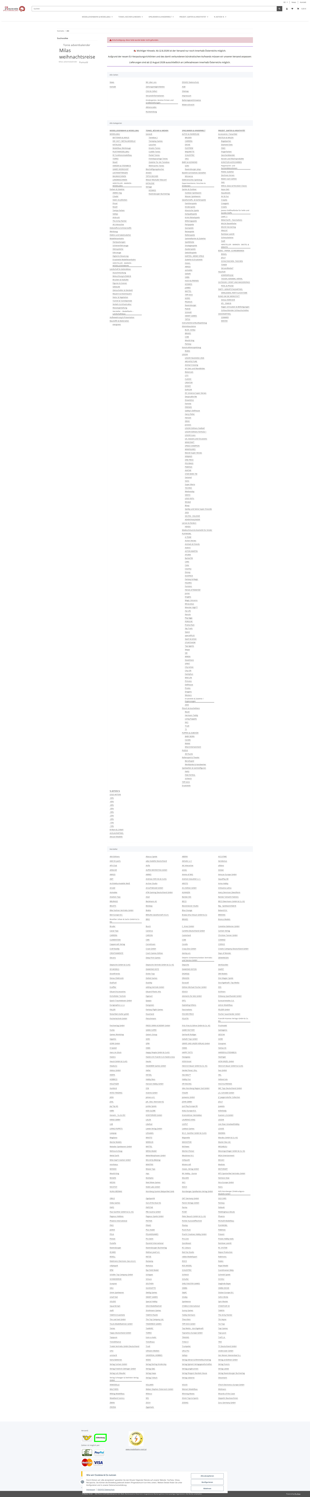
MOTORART (223, 1169)
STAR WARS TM (191, 474)
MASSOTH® (187, 1142)
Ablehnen (207, 1488)
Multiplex (149, 1178)
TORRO (115, 158)
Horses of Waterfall (192, 590)
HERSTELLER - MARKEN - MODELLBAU (122, 184)
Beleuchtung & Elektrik (122, 276)
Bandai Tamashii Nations (228, 897)
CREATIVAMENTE (116, 953)
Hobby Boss (150, 1079)
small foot (114, 1297)
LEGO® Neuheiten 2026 (194, 358)
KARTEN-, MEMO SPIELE (194, 256)
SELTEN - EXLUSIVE (192, 516)
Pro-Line (185, 1239)
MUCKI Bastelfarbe (228, 223)
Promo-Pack (189, 625)
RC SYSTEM (222, 1247)
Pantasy (188, 344)
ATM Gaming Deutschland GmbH (159, 892)
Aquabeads (225, 193)
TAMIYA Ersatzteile (117, 1315)
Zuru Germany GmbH (227, 1402)
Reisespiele (189, 231)
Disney (187, 572)
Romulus (149, 1265)
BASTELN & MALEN (225, 137)
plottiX (112, 1230)
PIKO (112, 1225)
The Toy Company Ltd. (155, 1319)
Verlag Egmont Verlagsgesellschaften (197, 1364)
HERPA (112, 1075)
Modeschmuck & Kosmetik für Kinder (197, 530)
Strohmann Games (153, 1310)
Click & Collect (151, 91)
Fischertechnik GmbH (118, 1018)
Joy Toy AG (114, 1106)
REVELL (112, 1256)
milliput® (186, 1160)
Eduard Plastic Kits (153, 991)
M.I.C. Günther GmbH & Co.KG (194, 1133)
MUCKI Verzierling (228, 227)
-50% (112, 798)
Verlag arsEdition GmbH (228, 1360)
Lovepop (113, 1133)
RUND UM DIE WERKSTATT (229, 296)
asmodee (188, 270)
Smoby (184, 1297)
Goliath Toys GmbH (190, 1039)
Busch (148, 926)
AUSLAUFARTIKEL (117, 833)
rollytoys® (114, 1265)
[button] (287, 8)
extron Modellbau (225, 1005)
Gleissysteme (118, 249)
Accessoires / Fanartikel (227, 134)
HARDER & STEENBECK (122, 166)
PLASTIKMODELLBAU (121, 151)
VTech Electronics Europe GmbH (231, 1384)
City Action (189, 667)
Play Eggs (188, 618)
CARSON (149, 935)
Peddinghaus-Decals (226, 1212)
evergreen (117, 324)
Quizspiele (189, 228)
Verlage (149, 187)
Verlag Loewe (223, 1369)
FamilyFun (189, 674)
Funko (112, 1030)
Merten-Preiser (188, 1151)
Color (187, 565)
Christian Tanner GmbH (227, 935)
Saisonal (188, 477)
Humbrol (113, 1088)
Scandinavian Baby (226, 1270)
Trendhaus (150, 1342)
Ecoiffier (113, 987)
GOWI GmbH (115, 1043)
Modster (221, 1164)
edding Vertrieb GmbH (155, 987)
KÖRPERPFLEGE (227, 275)
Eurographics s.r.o (117, 1005)
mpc (147, 1173)
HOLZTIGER (114, 1084)
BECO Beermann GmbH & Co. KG (231, 901)
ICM (147, 1088)
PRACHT (224, 230)
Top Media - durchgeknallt (192, 1328)
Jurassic (188, 424)
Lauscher (152, 144)
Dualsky (149, 982)
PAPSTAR (149, 1207)
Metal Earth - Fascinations (231, 220)
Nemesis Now (223, 1178)
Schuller (185, 1279)
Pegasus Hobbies (117, 1216)
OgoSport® (150, 1198)
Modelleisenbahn (117, 238)
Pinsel (115, 203)
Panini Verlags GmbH (190, 1203)
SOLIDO (113, 1301)
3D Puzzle (189, 754)
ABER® (185, 856)
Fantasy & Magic (191, 579)
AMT (111, 879)
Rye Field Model (152, 1270)
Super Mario (190, 484)
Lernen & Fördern (189, 523)
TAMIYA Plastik (152, 1315)
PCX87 (184, 1212)
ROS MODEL (187, 1265)
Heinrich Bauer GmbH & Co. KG (194, 1066)
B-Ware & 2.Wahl (116, 829)
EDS (219, 987)
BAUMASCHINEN (119, 176)
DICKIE (187, 144)
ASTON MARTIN (191, 551)
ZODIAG (185, 1402)
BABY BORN (189, 736)
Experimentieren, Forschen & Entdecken (193, 184)
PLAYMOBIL (186, 533)
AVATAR (188, 470)
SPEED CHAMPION (192, 446)
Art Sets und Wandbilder (195, 368)
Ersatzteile (186, 785)
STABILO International (191, 1306)
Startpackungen (119, 242)
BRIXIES (188, 333)
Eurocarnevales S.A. (226, 1000)
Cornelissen (150, 944)
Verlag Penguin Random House (194, 1373)
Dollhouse (189, 684)
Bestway (149, 906)
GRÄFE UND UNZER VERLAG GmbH (196, 1043)
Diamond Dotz (227, 144)
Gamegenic (222, 1030)
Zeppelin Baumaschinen (228, 1398)
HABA (187, 277)
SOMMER (225, 317)
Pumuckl (83, 62)
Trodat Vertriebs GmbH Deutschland (124, 1346)
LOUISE (221, 1128)
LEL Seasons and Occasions (196, 439)
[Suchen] (279, 8)
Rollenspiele (190, 235)
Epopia (148, 1000)
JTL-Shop (297, 1494)
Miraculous (189, 604)
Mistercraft (186, 1164)
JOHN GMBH (187, 1102)
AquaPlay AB (223, 879)
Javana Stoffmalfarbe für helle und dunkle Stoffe (235, 211)
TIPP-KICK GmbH (188, 1324)
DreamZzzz (189, 400)
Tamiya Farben (119, 210)
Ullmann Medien (152, 1351)
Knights (188, 597)
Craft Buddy (114, 949)
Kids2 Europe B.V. (189, 1110)
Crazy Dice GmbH (189, 949)
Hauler (148, 1061)
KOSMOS (152, 190)
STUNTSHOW (190, 642)
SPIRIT (187, 663)
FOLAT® (185, 1018)
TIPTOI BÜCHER (152, 176)
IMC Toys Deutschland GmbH (230, 1088)
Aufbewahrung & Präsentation (122, 317)
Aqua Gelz (225, 189)
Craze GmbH (151, 949)
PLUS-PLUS (186, 1230)
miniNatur (114, 1164)
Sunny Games (187, 1310)
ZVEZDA (113, 1407)
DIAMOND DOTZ (152, 969)
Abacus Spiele (151, 856)
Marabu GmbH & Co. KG (228, 1137)
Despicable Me (191, 396)
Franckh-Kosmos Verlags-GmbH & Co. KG (233, 1019)
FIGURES (188, 583)
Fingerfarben (226, 151)
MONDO (113, 1169)
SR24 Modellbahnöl (154, 1306)
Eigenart (149, 996)
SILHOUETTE (151, 1288)
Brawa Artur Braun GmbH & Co (194, 915)
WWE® (187, 656)
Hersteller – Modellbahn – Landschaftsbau (123, 312)
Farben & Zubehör (117, 189)
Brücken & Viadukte (120, 279)
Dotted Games (151, 978)
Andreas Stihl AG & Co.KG (156, 879)
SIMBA (184, 1288)
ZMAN (112, 1402)
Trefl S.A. (221, 1337)
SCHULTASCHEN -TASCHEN (232, 261)
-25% (112, 815)
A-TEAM (188, 537)
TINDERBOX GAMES (154, 1324)
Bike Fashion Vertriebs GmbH (121, 910)
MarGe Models (116, 1142)
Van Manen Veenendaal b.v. (229, 1355)
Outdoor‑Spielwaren (193, 193)
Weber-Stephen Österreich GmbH (159, 1389)
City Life (188, 670)
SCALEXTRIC (189, 155)
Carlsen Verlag (224, 931)
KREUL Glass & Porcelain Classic (234, 186)
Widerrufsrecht (188, 104)
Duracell (185, 982)
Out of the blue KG (153, 1203)
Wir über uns (151, 82)
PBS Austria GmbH (153, 1212)
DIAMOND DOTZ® (189, 969)
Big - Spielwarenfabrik (227, 906)
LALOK (148, 1119)
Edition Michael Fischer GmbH (194, 987)
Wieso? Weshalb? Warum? (156, 180)
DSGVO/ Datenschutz (106, 1490)
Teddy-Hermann (188, 1315)
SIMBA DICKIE (223, 1288)
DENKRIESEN (223, 957)
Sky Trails (189, 628)
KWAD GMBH (115, 1119)
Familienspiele (191, 203)
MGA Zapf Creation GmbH (120, 1160)
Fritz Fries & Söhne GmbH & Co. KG (196, 1025)
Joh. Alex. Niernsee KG (155, 1102)
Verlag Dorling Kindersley (156, 1364)
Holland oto (223, 1079)
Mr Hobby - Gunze (189, 1173)
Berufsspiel (189, 761)
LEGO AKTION (115, 794)
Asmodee (113, 892)
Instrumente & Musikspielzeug (194, 323)
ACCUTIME (222, 856)
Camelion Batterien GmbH (228, 926)
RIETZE (148, 1256)
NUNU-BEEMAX (116, 1191)
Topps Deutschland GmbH (120, 1333)
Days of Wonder (224, 953)
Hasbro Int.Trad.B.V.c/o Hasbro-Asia (160, 1057)
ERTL (184, 1000)
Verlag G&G (150, 1369)
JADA (112, 1097)
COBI (187, 337)
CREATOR (189, 382)
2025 (187, 512)
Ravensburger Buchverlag (159, 194)
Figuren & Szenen (120, 283)
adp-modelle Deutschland (156, 861)
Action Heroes (190, 540)
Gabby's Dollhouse (192, 410)
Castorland (186, 935)
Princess (188, 681)
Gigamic (113, 1039)
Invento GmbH (151, 1093)
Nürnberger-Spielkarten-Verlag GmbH (197, 1191)
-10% (112, 826)
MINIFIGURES (190, 449)
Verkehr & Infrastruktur (122, 304)
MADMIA (221, 1133)
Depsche (185, 965)
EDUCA (185, 991)
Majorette (186, 1137)
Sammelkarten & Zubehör (195, 238)
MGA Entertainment (193, 747)
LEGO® (185, 354)
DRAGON (185, 978)
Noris (220, 1187)
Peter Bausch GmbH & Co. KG (194, 1216)
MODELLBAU (115, 134)
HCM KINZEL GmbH (226, 1061)
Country (188, 569)
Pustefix (113, 1243)
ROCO (184, 1261)
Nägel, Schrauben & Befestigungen (235, 307)
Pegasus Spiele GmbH (154, 1216)
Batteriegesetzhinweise (191, 100)
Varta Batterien (116, 1360)
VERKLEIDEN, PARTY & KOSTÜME (234, 293)
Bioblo (187, 351)
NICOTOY (113, 1187)
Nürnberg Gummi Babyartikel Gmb (160, 1191)
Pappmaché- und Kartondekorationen (229, 167)
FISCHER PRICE (188, 1014)
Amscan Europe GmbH (227, 874)
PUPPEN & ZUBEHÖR (190, 733)
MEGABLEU (222, 1146)
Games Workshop (117, 1034)
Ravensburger (190, 305)
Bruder (112, 926)
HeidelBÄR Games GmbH (156, 1066)
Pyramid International (154, 1243)
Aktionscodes (151, 107)
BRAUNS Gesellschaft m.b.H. (157, 915)
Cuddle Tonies (154, 151)
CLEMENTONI (115, 940)
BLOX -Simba (190, 330)
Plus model (150, 1230)
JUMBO (188, 287)
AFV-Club (113, 865)
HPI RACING (186, 1084)
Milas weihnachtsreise (77, 53)
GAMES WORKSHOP (120, 169)
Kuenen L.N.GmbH (225, 1115)
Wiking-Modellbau (117, 1393)
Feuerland (150, 1014)
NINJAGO (188, 456)
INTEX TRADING (116, 1093)
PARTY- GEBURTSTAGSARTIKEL (230, 289)
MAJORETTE (189, 151)
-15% (112, 822)
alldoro (221, 865)
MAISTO (149, 1137)
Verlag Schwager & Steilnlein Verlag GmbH (124, 1378)
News (294, 2)
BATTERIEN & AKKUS (121, 137)
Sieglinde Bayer (224, 1283)
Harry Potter (190, 414)
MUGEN (113, 1178)
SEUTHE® (150, 1283)
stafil (112, 1310)
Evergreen (150, 1005)
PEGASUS (188, 302)
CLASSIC (188, 379)
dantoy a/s (186, 953)
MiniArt (221, 1160)
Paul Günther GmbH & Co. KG (122, 1212)
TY (186, 729)
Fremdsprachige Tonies (158, 158)
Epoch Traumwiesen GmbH (121, 1000)
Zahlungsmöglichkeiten (155, 87)
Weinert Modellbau (190, 1389)
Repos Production (225, 1252)
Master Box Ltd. (224, 1142)
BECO (184, 901)
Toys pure (222, 1333)
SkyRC (184, 1292)
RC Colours (186, 1247)
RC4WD (113, 1252)
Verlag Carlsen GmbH (118, 1364)
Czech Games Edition (154, 953)
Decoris (113, 957)
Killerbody (222, 1110)
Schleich (188, 778)
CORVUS (221, 944)
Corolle (188, 740)
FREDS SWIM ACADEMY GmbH (158, 1025)
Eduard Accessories (118, 991)
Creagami (225, 203)
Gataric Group (151, 1034)
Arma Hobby (223, 883)
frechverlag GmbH (117, 1025)
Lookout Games (188, 1128)
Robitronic (222, 1256)
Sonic (187, 481)
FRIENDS (188, 407)
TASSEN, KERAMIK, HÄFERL (232, 279)
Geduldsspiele (191, 252)
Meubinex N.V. (188, 1155)
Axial (148, 897)
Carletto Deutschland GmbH (193, 931)
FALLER (112, 1009)
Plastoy (185, 1225)
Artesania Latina (224, 888)
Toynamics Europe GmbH (192, 1333)
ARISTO (185, 883)
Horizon (188, 417)
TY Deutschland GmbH (227, 1346)
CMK (148, 940)
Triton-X (185, 1342)
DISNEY (188, 386)
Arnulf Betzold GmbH (154, 888)
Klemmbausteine (189, 326)
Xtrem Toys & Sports (190, 1398)
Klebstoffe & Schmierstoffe (120, 228)
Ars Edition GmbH (189, 888)
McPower (185, 1146)
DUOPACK (189, 576)
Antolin (149, 173)
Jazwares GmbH (188, 1097)
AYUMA (188, 554)
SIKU (187, 158)
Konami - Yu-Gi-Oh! (117, 1115)
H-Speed (113, 1048)
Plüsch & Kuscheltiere (191, 708)
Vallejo (115, 214)
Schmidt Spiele (224, 1274)
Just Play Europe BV (190, 1106)
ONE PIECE (189, 460)
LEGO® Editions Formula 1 (195, 432)
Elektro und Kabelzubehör (120, 235)
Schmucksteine (227, 237)
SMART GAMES (191, 316)
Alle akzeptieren (207, 1476)
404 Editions (115, 856)
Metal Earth (114, 1155)
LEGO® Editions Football (195, 428)
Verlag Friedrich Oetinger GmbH (123, 1369)
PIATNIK (149, 1221)
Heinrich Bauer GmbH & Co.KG (230, 1066)
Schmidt (188, 312)
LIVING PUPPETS (116, 1128)
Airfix (148, 865)
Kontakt (303, 2)
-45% (112, 801)
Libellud (149, 1124)
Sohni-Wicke (223, 1297)
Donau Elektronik (228, 300)
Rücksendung (151, 111)
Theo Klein (186, 1319)
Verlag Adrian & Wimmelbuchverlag (196, 1360)
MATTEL (188, 291)
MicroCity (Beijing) (153, 1160)
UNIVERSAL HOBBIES (154, 1355)
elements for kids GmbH (192, 996)
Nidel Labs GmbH (153, 1187)
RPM (111, 1270)
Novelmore (189, 660)
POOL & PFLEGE (227, 286)
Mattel (187, 743)
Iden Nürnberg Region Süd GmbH (195, 1088)
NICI (186, 722)
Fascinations (187, 1009)
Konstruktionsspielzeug (191, 347)
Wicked (188, 502)
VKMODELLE (115, 1384)
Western (188, 695)
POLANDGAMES (152, 1234)
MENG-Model (151, 1151)
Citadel (115, 196)
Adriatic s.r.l (187, 861)
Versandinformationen (155, 95)
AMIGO (188, 266)
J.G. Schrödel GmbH (226, 1093)
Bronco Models (224, 919)
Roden (220, 1261)
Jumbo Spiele (151, 1106)
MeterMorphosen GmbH (156, 1155)
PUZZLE (185, 750)
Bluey (187, 505)
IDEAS (187, 421)
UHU (111, 1351)
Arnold (112, 888)
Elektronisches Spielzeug (192, 180)
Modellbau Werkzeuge (122, 148)
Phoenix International (118, 1221)
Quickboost (186, 1243)
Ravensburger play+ (193, 169)
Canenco (149, 931)
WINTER (224, 321)
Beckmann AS (151, 901)
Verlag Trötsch (151, 1377)
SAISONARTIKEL (224, 314)
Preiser (112, 1239)
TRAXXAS (185, 1337)
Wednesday (189, 491)
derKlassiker (223, 965)
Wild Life (188, 677)
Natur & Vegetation (120, 297)
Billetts (224, 254)
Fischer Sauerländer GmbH (229, 1014)
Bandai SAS (186, 897)
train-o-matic (151, 1337)
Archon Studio (151, 883)
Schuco (149, 1279)
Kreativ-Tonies (154, 148)
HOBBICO (113, 1079)
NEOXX (112, 1182)
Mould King (189, 340)
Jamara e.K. (150, 1097)
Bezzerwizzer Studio (190, 906)
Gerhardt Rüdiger (189, 1034)
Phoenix (221, 1216)
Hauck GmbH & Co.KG (118, 1061)
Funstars (188, 586)
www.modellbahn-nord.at (136, 1449)
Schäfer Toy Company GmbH (121, 1274)
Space (187, 632)
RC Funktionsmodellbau (122, 155)
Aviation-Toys (115, 897)
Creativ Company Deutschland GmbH (233, 949)
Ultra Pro (185, 1351)
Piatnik (187, 309)
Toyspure (113, 1337)
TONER (224, 264)
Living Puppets (191, 719)
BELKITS (113, 906)
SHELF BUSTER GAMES (191, 1283)
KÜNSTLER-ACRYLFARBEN (231, 162)
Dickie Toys (150, 973)
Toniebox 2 (153, 137)
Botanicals (189, 372)
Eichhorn (221, 991)
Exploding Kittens (189, 1005)
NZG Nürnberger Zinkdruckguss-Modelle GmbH (231, 1192)
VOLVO (184, 1384)
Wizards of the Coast (226, 1393)
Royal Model (223, 1265)
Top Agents (189, 646)
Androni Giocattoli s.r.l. (191, 879)
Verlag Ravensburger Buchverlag (231, 1373)
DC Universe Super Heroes (195, 393)
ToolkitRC (149, 1328)
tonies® (149, 134)
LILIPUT (185, 1124)
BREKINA (221, 915)
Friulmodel (222, 1025)
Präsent (221, 1234)
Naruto (188, 614)
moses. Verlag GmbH (190, 1169)
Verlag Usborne (188, 1377)
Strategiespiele (191, 245)
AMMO (148, 874)
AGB (183, 87)
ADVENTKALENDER (192, 519)
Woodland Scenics (117, 1398)
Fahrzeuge (117, 252)
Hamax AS (222, 1048)
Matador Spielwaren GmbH (121, 1146)
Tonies (112, 1328)
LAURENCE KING (188, 1119)
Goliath (188, 273)
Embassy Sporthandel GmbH (229, 996)
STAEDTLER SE (224, 1306)
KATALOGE (117, 144)
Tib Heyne (222, 1319)
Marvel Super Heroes (193, 453)
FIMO (223, 148)
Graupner (222, 1043)
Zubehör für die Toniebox (159, 162)
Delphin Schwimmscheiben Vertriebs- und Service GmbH (197, 958)
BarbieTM (189, 558)
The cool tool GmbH (118, 1319)
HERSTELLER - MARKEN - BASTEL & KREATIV (235, 245)
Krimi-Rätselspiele (192, 217)
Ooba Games (115, 1203)
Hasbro (113, 1057)
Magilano (113, 1137)
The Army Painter (120, 221)
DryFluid (113, 982)
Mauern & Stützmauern (122, 294)
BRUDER (188, 137)
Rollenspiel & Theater (190, 757)
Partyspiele (189, 224)
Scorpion (113, 1283)
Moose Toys (150, 1169)
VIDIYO (187, 495)
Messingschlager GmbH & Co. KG (231, 1151)
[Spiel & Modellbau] (14, 8)
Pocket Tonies (154, 155)
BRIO (148, 919)
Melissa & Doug (116, 1151)
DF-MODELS (114, 969)
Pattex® (221, 1207)
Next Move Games (153, 1182)
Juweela (221, 1106)
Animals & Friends (192, 544)
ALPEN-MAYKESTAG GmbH (156, 870)
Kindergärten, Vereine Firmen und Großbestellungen (160, 101)
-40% (112, 805)
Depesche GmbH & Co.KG (120, 965)
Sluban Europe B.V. (226, 1292)
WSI (147, 1398)
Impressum (90, 1490)
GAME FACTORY (188, 1030)
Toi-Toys (221, 1324)
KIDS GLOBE (150, 1110)
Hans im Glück (115, 1052)
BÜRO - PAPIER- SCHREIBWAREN (231, 250)
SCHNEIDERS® (115, 1279)
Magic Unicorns (191, 600)
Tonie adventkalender (76, 45)
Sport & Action (191, 639)
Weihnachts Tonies (156, 166)
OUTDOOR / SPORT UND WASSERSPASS (234, 282)
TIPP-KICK (189, 295)
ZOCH (148, 1402)
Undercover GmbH (225, 1351)
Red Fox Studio (188, 1252)
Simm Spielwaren (117, 1292)
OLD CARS (222, 1198)
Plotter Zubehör (227, 172)
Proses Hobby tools (226, 1239)
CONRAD (221, 940)
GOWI (220, 1039)
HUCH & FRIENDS (192, 280)
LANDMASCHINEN (120, 180)
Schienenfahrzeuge (120, 245)
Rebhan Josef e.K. (153, 1252)
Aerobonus (222, 861)
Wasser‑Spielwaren (193, 196)
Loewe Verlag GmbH (154, 1128)
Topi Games (223, 1328)
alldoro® (113, 870)
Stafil (223, 241)
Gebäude (116, 287)
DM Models (222, 973)
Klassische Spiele (192, 210)
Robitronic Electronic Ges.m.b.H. (123, 1261)
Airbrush (116, 217)
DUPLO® (188, 389)
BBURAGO (114, 901)
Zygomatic (150, 1407)
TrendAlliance (115, 1342)
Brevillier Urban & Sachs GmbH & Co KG (124, 920)
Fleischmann (151, 1018)
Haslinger (222, 1057)
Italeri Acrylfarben (120, 200)
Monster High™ (191, 607)
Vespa (187, 649)
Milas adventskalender (68, 62)
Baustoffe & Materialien (119, 321)
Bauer (187, 712)
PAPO (187, 771)
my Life (188, 611)
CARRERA (188, 141)
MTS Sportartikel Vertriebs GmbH (231, 1173)
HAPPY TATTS (187, 1052)
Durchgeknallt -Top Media (228, 982)
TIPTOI (187, 319)
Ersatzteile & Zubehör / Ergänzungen (194, 700)
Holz (223, 182)
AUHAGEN (186, 892)
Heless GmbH (115, 1070)
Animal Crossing (191, 365)
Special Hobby (151, 1301)
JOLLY (223, 257)
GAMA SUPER (151, 1030)
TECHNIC (188, 488)
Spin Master (223, 1301)
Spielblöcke (189, 242)
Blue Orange (187, 910)
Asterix (187, 547)
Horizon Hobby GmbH (154, 1084)
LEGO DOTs (189, 498)
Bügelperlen (226, 141)
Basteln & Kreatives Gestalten (194, 173)
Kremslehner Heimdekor (192, 1115)
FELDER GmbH (224, 1009)
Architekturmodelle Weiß (120, 883)
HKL (219, 1075)
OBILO (112, 1198)
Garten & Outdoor (189, 189)
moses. (188, 263)
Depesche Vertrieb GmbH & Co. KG (160, 965)
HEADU (188, 526)
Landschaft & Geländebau (120, 269)
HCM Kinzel (186, 1061)
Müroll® (185, 1178)
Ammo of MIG (187, 874)
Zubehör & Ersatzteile (193, 259)
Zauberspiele (190, 249)
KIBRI (112, 1110)
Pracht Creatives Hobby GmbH (194, 1234)
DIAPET (221, 969)
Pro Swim (149, 1239)
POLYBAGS (189, 463)
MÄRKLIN (149, 1142)
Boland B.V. (222, 910)
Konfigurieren (207, 1482)
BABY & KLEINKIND (189, 162)
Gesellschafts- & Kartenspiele (194, 200)
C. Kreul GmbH (188, 926)
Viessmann (222, 1377)
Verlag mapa (151, 1373)
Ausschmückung (119, 272)
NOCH (184, 1187)
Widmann (222, 1389)
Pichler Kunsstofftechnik (192, 1221)
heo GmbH (222, 1070)
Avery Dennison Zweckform (229, 892)
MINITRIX (149, 1164)
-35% (112, 808)
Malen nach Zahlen (229, 179)
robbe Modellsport (189, 1256)
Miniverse (189, 176)
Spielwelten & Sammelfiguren (194, 768)
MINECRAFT (189, 442)
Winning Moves (188, 1393)
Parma (184, 1207)
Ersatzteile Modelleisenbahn (124, 259)
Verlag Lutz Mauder (118, 1373)
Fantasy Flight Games (154, 1009)
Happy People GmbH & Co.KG (158, 1052)
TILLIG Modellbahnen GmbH (121, 1324)
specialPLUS (190, 635)
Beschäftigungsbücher (155, 169)
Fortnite (188, 403)
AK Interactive (118, 224)
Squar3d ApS (115, 1306)
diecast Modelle (116, 836)
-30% (112, 812)
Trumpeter (186, 1346)
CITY (186, 375)
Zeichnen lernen (227, 175)
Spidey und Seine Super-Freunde (198, 509)
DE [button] (284, 2)
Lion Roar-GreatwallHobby (228, 1124)
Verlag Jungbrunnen (190, 1369)
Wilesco (149, 1393)
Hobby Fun (186, 1079)
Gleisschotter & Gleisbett (123, 290)
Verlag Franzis (224, 1364)
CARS (187, 561)
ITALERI (185, 1093)
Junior (187, 593)
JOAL (111, 1102)
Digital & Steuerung (120, 256)
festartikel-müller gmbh (119, 1014)
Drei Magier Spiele (225, 978)
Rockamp (149, 1261)
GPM (148, 1043)
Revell (115, 162)
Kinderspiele (190, 207)
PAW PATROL (190, 775)
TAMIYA (221, 1310)
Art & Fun (225, 196)
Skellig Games (151, 1292)
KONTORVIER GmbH (154, 1115)
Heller (148, 1070)
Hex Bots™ (186, 1075)
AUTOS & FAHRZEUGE (190, 134)
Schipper (149, 1274)
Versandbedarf (227, 268)
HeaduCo (113, 1066)
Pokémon (188, 467)
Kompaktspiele (191, 214)
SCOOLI (221, 1279)
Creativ (224, 207)
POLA (112, 1234)
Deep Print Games (153, 957)
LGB (111, 1124)
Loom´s (224, 216)
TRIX (220, 1342)
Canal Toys (114, 931)
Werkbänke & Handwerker (195, 764)
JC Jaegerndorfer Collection (229, 1097)
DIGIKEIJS (185, 973)
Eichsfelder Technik (118, 996)
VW (186, 653)
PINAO (148, 1225)
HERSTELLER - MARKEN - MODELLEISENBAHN (122, 264)
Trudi (187, 726)
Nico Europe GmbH (226, 1182)
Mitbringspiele (191, 221)
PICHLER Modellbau (226, 1221)
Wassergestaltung (120, 308)
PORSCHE (189, 621)
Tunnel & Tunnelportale (122, 301)
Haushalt (221, 271)
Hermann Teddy (191, 715)
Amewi (221, 870)
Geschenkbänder (228, 155)
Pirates (187, 688)
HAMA (184, 1048)
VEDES (148, 1360)
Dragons (188, 691)
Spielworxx (186, 1301)
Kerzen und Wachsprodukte (232, 158)
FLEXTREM (189, 148)
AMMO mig (117, 193)
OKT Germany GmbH (190, 1198)
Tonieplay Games (156, 141)
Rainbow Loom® (227, 234)
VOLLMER (149, 1384)
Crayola (224, 200)
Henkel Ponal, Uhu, (189, 1070)
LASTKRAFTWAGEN (120, 173)
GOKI (187, 166)
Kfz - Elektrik (226, 303)
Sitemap (185, 91)
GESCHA (221, 1034)
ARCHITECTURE (191, 361)
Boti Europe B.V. (116, 915)
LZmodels (150, 1133)
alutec (184, 870)
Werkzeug (114, 231)
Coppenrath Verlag (117, 944)
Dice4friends (115, 973)
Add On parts (115, 861)
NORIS (187, 298)
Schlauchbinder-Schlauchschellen (235, 310)
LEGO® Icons (190, 435)
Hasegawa (186, 1057)
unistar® (113, 1355)
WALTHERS (114, 1389)
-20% (112, 819)
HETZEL (149, 1075)
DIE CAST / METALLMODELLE (124, 141)
